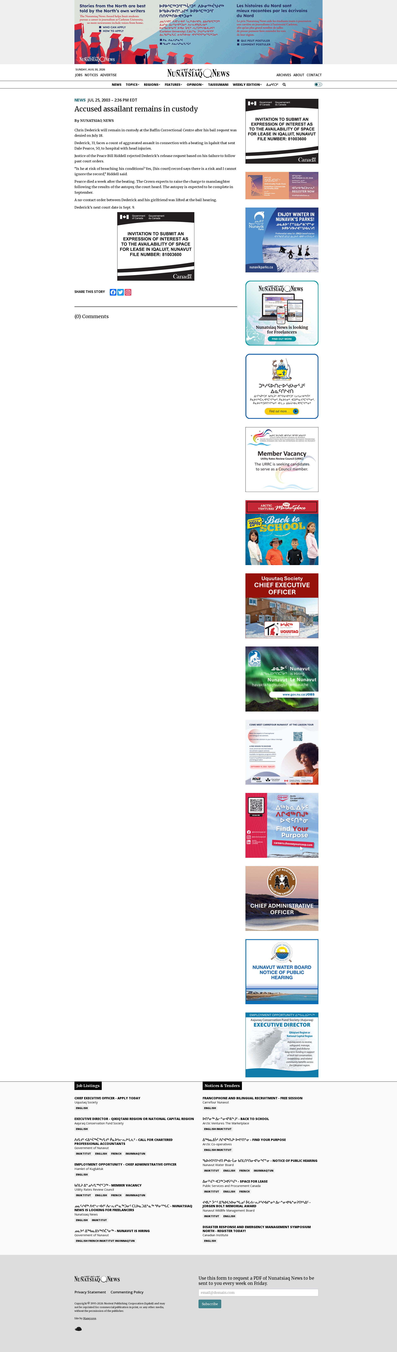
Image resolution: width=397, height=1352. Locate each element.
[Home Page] (198, 72)
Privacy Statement (90, 1292)
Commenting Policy (127, 1292)
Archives (283, 75)
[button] (78, 1328)
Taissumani (218, 84)
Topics (132, 84)
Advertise (108, 75)
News (116, 84)
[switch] (318, 84)
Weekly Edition (246, 84)
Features (172, 84)
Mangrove (89, 1318)
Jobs (79, 75)
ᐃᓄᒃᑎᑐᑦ (272, 84)
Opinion (194, 84)
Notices (91, 75)
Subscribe (210, 1304)
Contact (314, 75)
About (298, 75)
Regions (151, 84)
